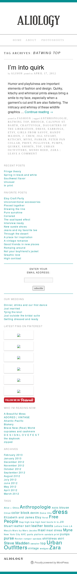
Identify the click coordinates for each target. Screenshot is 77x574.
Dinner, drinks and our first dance (25, 304)
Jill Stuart (46, 136)
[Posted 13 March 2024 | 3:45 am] (19, 368)
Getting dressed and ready (21, 319)
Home (17, 40)
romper (28, 538)
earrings (56, 129)
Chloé (7, 512)
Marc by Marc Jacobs (24, 530)
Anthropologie (53, 118)
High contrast (12, 258)
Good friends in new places (21, 244)
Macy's (8, 530)
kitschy (14, 139)
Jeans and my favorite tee (20, 230)
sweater (35, 543)
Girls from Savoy (32, 132)
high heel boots (44, 521)
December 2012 (14, 461)
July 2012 (10, 479)
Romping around (14, 247)
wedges (44, 548)
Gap (21, 521)
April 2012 (10, 490)
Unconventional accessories (22, 201)
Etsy (11, 132)
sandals (37, 538)
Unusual (9, 181)
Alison (17, 73)
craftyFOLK (30, 125)
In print (8, 185)
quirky (14, 146)
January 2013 (13, 458)
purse (9, 537)
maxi (42, 530)
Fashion (24, 118)
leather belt (22, 526)
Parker (41, 139)
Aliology (13, 558)
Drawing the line (14, 208)
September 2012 (14, 472)
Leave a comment (22, 153)
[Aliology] (38, 21)
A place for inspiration (18, 237)
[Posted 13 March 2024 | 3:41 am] (19, 379)
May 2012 (10, 486)
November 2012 (14, 465)
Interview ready (14, 223)
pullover (42, 143)
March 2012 (11, 493)
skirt (61, 538)
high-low (30, 521)
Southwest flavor (14, 178)
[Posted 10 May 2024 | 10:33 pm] (19, 346)
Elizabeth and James (19, 517)
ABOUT (31, 40)
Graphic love (12, 254)
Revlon (19, 538)
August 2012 (12, 476)
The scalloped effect (17, 219)
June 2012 (11, 483)
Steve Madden (17, 542)
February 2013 (13, 454)
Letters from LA (63, 526)
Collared (9, 216)
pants (30, 534)
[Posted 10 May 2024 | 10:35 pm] (19, 334)
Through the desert (16, 233)
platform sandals (43, 534)
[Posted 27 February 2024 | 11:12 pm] (19, 390)
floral (45, 517)
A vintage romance (16, 240)
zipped (8, 441)
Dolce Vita (46, 512)
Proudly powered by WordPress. (52, 562)
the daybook (12, 438)
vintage (33, 548)
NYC (23, 534)
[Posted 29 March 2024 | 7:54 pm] (19, 357)
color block (20, 512)
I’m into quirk (26, 66)
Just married (12, 308)
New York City (12, 534)
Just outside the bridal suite (22, 315)
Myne (28, 139)
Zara (55, 150)
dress (41, 129)
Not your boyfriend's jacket (21, 251)
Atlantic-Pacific (13, 420)
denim (34, 513)
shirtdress (49, 538)
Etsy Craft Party (14, 198)
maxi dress (54, 530)
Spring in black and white (20, 174)
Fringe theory (12, 171)
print (26, 143)
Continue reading (39, 112)
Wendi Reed (38, 150)
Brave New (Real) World (19, 427)
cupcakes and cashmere (19, 431)
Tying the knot (13, 312)
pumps (57, 143)
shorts (28, 146)
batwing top (18, 122)
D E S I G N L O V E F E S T (21, 434)
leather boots (42, 525)
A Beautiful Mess (15, 413)
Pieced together (14, 205)
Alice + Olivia (11, 507)
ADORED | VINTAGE (17, 417)
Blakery (9, 424)
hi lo (56, 521)
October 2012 (12, 469)
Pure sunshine (13, 212)
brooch (37, 122)
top (39, 146)
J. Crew (29, 136)
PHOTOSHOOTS (52, 40)
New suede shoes (15, 226)
